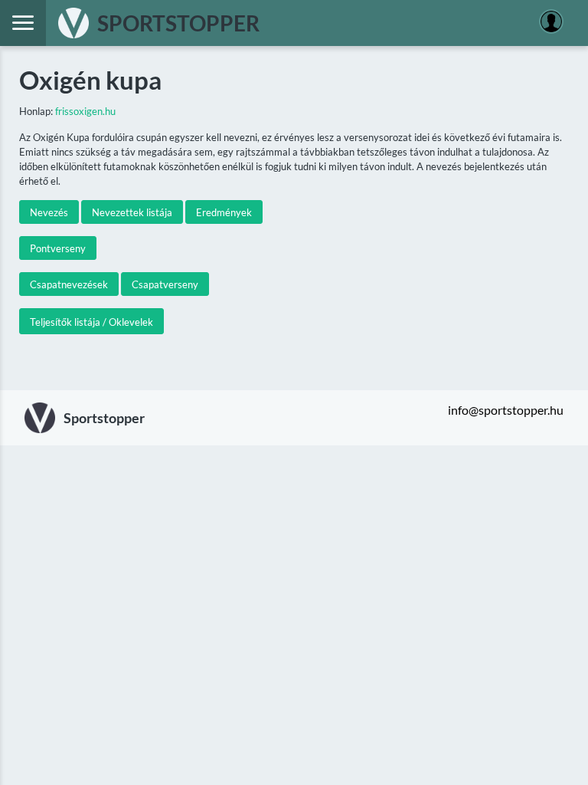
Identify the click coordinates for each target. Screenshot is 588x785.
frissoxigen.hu (85, 111)
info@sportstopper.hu (506, 409)
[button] (49, 212)
